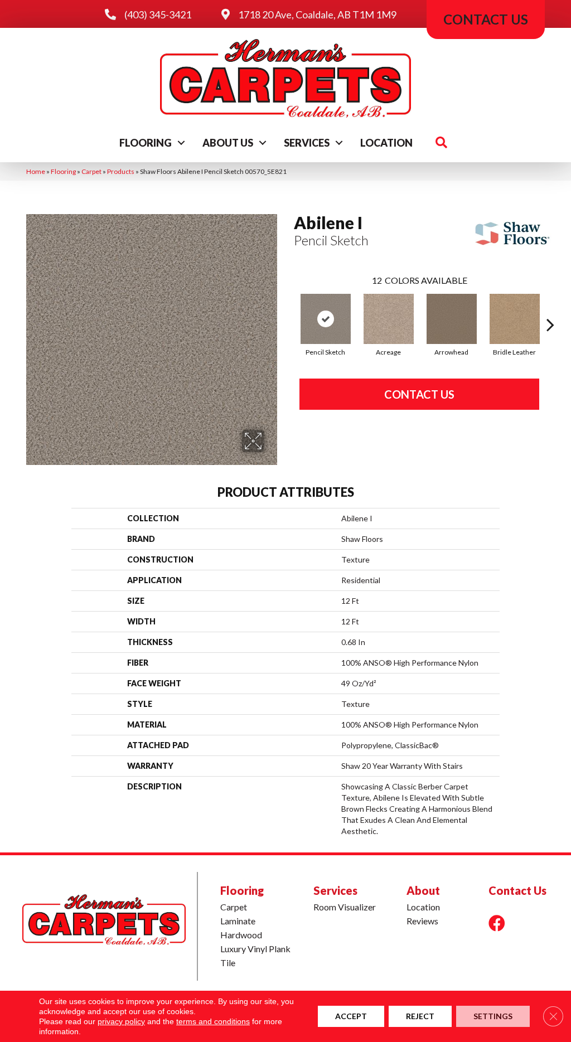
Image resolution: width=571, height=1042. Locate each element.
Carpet (91, 171)
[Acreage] (389, 319)
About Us (227, 143)
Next (550, 307)
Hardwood (241, 934)
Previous (288, 307)
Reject (420, 1016)
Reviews (422, 920)
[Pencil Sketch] (326, 319)
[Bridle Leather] (515, 319)
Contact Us (419, 394)
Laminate (237, 920)
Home (35, 171)
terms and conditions (213, 1021)
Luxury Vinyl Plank (255, 948)
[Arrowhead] (452, 319)
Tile (227, 962)
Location (386, 143)
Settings (492, 1016)
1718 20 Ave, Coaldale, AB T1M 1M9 (317, 14)
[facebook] (496, 923)
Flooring (145, 143)
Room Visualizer (344, 907)
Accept (351, 1016)
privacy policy (121, 1021)
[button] (181, 143)
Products (120, 171)
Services (307, 143)
